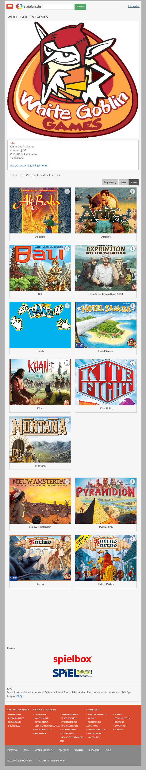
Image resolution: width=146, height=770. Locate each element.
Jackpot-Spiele (68, 730)
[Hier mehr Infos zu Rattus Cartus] (105, 558)
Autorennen (94, 734)
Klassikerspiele (69, 718)
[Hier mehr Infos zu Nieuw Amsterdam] (40, 501)
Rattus (40, 584)
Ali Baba (40, 237)
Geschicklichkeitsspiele (47, 726)
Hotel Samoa (105, 351)
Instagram (94, 750)
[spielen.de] (28, 6)
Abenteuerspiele (70, 715)
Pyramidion (106, 527)
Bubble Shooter (96, 730)
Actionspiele (41, 722)
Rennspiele (40, 734)
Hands (40, 351)
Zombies (119, 730)
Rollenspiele (68, 734)
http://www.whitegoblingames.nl (28, 165)
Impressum (12, 750)
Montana (40, 466)
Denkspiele (40, 715)
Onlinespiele (14, 715)
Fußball (119, 715)
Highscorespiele (69, 726)
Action (91, 718)
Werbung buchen (44, 750)
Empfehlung (110, 182)
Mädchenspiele (43, 730)
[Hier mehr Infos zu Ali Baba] (40, 210)
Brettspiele (14, 726)
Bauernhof (121, 726)
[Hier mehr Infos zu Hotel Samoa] (105, 325)
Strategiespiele (69, 722)
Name (133, 182)
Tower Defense (123, 718)
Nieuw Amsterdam (40, 527)
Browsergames (16, 718)
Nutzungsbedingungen (19, 761)
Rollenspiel (94, 737)
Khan (40, 408)
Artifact (105, 237)
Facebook (64, 750)
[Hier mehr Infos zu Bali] (40, 268)
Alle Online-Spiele (97, 715)
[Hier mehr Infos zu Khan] (40, 382)
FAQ (19, 696)
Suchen (80, 7)
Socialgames (14, 722)
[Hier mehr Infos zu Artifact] (105, 210)
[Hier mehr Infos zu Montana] (40, 440)
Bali (40, 294)
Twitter (79, 750)
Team (26, 750)
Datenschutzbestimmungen (52, 761)
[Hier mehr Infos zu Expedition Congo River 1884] (105, 268)
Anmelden (134, 6)
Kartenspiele (41, 718)
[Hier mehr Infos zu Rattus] (40, 558)
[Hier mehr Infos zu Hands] (40, 325)
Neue (123, 182)
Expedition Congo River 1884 (106, 294)
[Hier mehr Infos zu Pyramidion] (105, 501)
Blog (108, 750)
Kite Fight (106, 408)
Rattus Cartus (106, 584)
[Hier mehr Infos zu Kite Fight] (105, 382)
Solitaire (119, 722)
